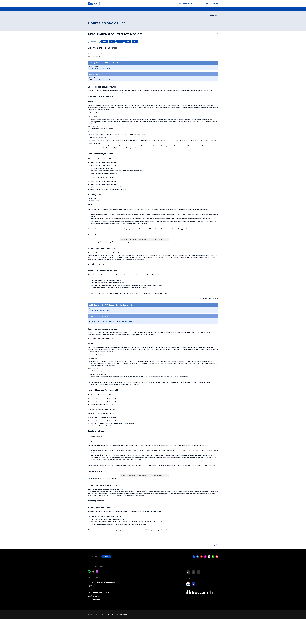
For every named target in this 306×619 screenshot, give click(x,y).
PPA (128, 41)
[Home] (94, 3)
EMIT (120, 41)
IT (210, 3)
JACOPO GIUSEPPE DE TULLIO (103, 79)
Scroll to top (212, 545)
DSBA (104, 41)
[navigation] (153, 9)
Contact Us (213, 15)
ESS (112, 41)
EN (207, 3)
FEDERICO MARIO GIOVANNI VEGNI (99, 68)
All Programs (94, 41)
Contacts (106, 556)
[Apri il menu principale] (217, 3)
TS (134, 41)
